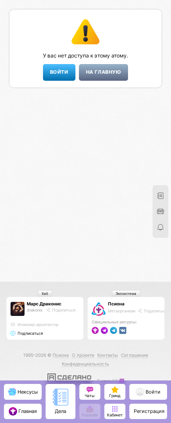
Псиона (116, 303)
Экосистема (126, 293)
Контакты (107, 355)
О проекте (83, 355)
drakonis (35, 310)
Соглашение (134, 355)
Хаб (45, 293)
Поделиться (63, 310)
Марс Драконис (44, 303)
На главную (103, 72)
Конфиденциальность (85, 363)
